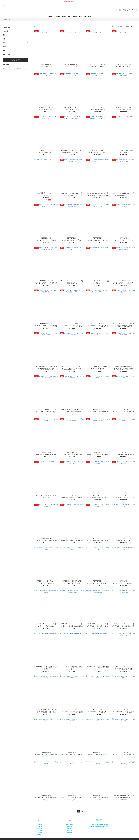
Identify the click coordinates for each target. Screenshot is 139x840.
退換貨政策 (69, 832)
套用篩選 (16, 60)
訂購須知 (69, 828)
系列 (80, 16)
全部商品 (5, 19)
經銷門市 (39, 828)
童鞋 (74, 16)
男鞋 (63, 16)
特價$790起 (87, 16)
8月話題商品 (50, 16)
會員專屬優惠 (69, 824)
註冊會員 (69, 826)
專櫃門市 (39, 826)
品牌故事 (39, 824)
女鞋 (69, 16)
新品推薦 (58, 16)
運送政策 (69, 830)
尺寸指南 (39, 830)
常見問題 (39, 832)
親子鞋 (5, 46)
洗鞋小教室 (40, 834)
